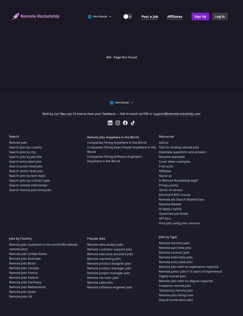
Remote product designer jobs (109, 263)
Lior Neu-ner (62, 114)
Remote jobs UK (20, 296)
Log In (220, 16)
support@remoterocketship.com (176, 114)
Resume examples (172, 157)
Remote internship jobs (176, 257)
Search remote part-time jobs (30, 190)
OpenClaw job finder (174, 214)
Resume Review (170, 204)
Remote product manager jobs (109, 268)
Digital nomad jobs (172, 276)
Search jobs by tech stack (27, 176)
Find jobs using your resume (179, 223)
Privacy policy (168, 185)
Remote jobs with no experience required (188, 267)
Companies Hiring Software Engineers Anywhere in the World (114, 158)
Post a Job (149, 16)
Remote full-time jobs (174, 243)
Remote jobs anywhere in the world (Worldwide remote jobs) (43, 246)
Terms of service (170, 190)
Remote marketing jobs (104, 259)
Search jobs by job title (25, 157)
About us (165, 176)
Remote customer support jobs (109, 249)
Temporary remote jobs (176, 290)
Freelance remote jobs (175, 286)
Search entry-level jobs (25, 161)
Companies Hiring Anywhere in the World (117, 142)
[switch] (127, 16)
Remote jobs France (23, 273)
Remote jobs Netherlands (27, 287)
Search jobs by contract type (29, 180)
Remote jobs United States (28, 254)
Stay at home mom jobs (176, 300)
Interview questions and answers (183, 152)
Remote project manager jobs (108, 273)
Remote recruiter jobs (103, 278)
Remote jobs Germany (25, 282)
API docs (165, 218)
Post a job (166, 166)
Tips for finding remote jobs (179, 147)
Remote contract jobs (174, 252)
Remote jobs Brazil (22, 263)
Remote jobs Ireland (23, 277)
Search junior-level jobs (26, 166)
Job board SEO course (174, 195)
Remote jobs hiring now (176, 295)
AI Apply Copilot (170, 209)
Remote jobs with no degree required (186, 281)
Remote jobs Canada (24, 268)
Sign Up (200, 16)
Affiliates (174, 16)
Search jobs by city (22, 152)
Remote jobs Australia (25, 258)
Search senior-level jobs (26, 171)
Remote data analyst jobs (105, 244)
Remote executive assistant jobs (110, 254)
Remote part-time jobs (175, 248)
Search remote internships (28, 185)
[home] (36, 16)
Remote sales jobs (100, 282)
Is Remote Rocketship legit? (178, 180)
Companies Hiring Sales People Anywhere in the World (121, 149)
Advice (163, 142)
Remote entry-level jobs (176, 262)
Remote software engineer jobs (110, 287)
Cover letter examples (174, 161)
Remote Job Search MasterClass (181, 199)
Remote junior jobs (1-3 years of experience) (190, 271)
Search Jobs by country (25, 147)
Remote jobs (18, 142)
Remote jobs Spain (22, 292)
